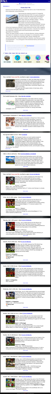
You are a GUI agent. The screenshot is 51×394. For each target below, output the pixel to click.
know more (25, 110)
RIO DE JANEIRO (26, 96)
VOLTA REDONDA (34, 77)
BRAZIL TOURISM (26, 115)
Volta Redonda (6, 6)
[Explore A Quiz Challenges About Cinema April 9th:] (12, 24)
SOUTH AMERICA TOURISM (28, 153)
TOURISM (24, 134)
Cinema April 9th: (15, 77)
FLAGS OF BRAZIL (35, 174)
